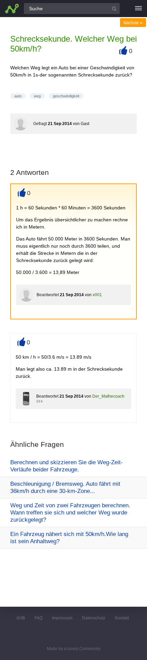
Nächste (133, 22)
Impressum (62, 618)
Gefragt (40, 123)
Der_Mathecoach (108, 396)
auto (18, 96)
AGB (20, 618)
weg (37, 96)
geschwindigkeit (66, 96)
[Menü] (138, 8)
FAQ (38, 618)
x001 (97, 294)
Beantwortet (48, 294)
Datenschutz (93, 618)
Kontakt (122, 618)
